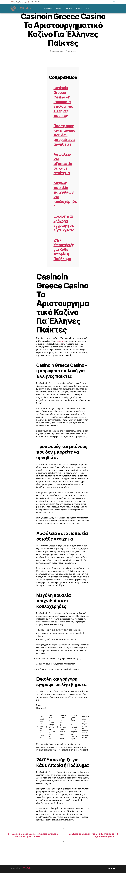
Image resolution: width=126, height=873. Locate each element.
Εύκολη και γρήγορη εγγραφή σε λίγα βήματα (64, 223)
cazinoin (61, 341)
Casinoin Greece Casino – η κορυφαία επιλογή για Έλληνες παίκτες (63, 102)
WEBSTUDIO (27, 868)
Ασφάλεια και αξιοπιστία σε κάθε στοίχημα (62, 163)
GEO (87, 8)
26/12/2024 (72, 51)
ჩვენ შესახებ (48, 8)
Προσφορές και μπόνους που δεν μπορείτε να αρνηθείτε (64, 135)
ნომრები (59, 8)
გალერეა (68, 8)
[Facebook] (114, 2)
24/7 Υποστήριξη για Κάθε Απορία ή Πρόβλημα (63, 249)
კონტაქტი (79, 8)
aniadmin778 (58, 51)
